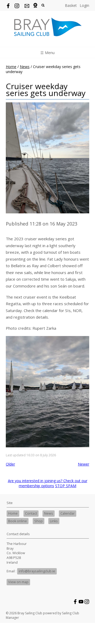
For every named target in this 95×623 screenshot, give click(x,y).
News (25, 66)
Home (11, 66)
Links (54, 521)
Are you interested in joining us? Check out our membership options (47, 483)
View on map (18, 582)
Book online (17, 521)
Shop (38, 521)
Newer (83, 464)
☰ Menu (47, 52)
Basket (71, 5)
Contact (31, 513)
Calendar (67, 513)
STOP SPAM (65, 485)
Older (10, 464)
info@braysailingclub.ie (37, 571)
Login (84, 5)
